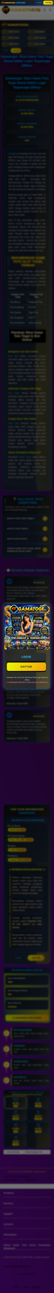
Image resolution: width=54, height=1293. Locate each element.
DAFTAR (48, 2)
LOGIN (38, 2)
